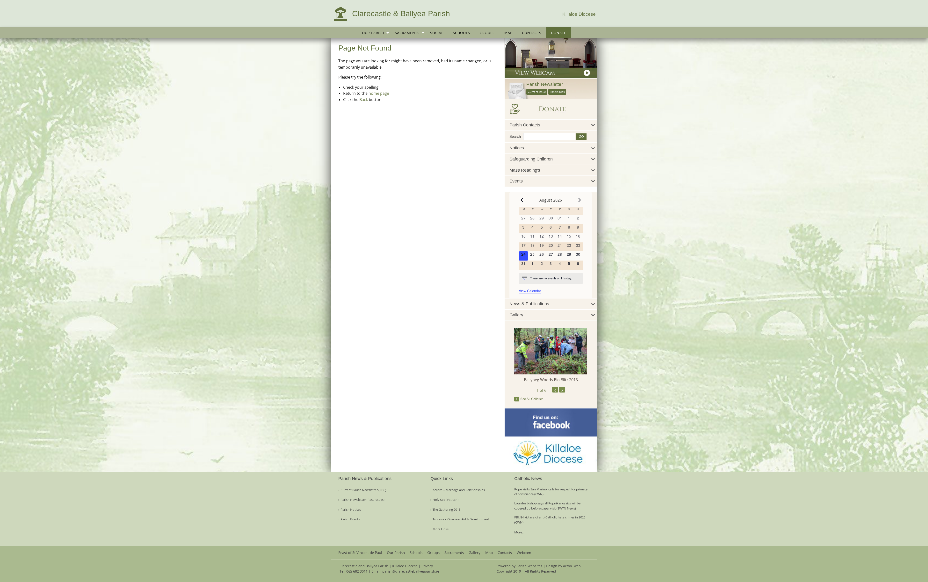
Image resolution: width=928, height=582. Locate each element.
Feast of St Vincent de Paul (360, 552)
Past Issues (557, 92)
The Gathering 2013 (446, 509)
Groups (487, 32)
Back (363, 99)
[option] (550, 355)
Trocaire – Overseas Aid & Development (461, 519)
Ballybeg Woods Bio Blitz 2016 (551, 379)
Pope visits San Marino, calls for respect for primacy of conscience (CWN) (551, 491)
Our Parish (373, 32)
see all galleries (532, 399)
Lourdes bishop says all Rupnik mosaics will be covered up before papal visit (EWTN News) (547, 505)
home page (379, 93)
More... (519, 532)
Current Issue (537, 92)
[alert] (551, 278)
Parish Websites (529, 566)
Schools (461, 32)
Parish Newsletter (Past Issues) (362, 499)
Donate (558, 32)
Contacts (531, 32)
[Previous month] (522, 200)
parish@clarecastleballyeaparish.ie (410, 571)
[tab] (551, 125)
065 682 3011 (357, 571)
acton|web (572, 566)
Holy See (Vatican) (445, 499)
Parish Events (350, 519)
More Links (441, 529)
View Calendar (530, 290)
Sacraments (407, 32)
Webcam (524, 552)
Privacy (427, 566)
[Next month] (580, 200)
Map (508, 32)
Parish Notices (351, 509)
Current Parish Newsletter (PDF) (363, 490)
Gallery (474, 552)
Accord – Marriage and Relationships (459, 490)
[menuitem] (373, 32)
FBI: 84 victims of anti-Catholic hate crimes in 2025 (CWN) (549, 519)
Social (436, 32)
